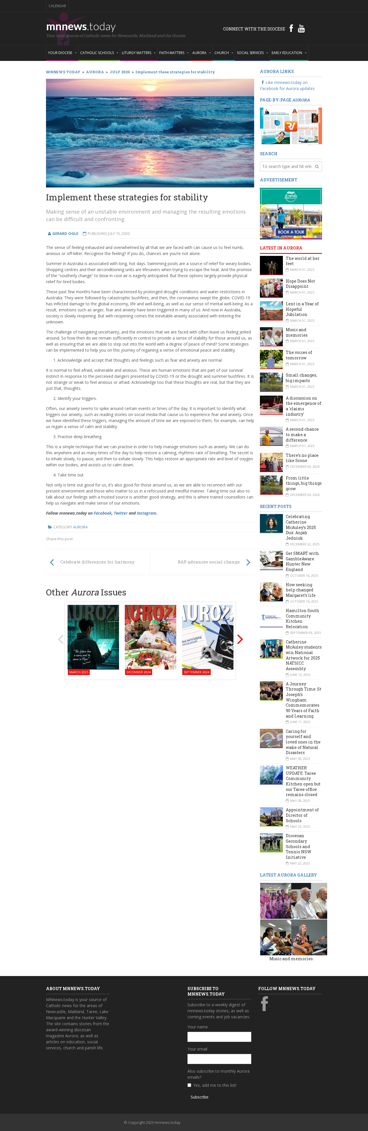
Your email (197, 1049)
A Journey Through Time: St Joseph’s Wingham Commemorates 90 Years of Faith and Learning (303, 700)
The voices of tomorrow (299, 355)
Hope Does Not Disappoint (300, 283)
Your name (197, 1027)
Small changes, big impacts (301, 377)
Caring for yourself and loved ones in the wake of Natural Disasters (303, 742)
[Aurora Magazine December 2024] (150, 637)
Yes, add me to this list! (214, 1085)
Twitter (121, 513)
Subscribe (199, 1097)
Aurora (80, 527)
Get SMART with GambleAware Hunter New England (302, 561)
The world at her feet (303, 261)
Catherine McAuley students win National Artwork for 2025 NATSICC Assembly (304, 655)
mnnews (81, 25)
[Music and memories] (278, 900)
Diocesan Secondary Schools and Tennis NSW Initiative (298, 846)
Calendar (57, 5)
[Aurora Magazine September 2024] (207, 637)
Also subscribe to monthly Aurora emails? (218, 1074)
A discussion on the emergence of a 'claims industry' (303, 406)
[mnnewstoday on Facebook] (291, 28)
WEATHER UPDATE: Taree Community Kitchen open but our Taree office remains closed (303, 781)
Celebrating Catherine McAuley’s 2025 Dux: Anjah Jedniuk (301, 527)
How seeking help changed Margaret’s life (301, 590)
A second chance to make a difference (302, 434)
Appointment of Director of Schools (302, 815)
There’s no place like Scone (302, 458)
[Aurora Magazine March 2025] (93, 637)
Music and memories (297, 332)
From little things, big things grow (304, 483)
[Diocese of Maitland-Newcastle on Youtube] (301, 28)
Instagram (146, 513)
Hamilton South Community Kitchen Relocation (302, 618)
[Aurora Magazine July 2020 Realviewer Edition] (291, 126)
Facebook (103, 513)
